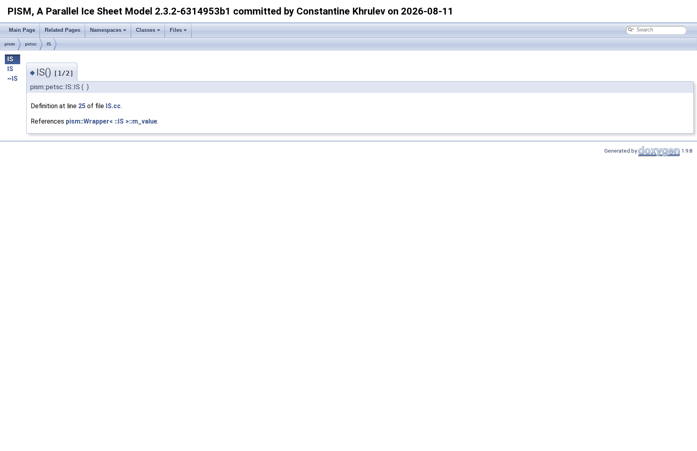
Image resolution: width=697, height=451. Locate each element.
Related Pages (62, 30)
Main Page (22, 30)
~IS (12, 78)
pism (9, 44)
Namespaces (105, 30)
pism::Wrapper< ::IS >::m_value (111, 121)
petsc (31, 44)
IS (49, 44)
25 (82, 106)
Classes (145, 30)
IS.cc (113, 106)
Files (176, 30)
